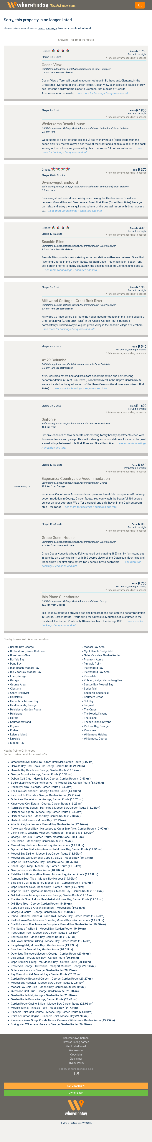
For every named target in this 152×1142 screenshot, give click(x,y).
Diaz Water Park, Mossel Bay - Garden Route (44, 957)
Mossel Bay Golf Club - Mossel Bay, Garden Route (48, 987)
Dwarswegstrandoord (60, 182)
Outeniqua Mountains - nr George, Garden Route (46, 799)
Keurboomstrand (20, 722)
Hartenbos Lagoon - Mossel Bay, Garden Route (46, 812)
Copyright (76, 1054)
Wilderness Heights (95, 734)
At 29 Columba (54, 360)
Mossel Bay (17, 743)
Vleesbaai (90, 730)
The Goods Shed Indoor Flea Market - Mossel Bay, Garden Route (56, 899)
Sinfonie (49, 419)
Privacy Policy (76, 1063)
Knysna (14, 726)
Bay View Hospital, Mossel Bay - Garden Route (46, 974)
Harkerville (16, 697)
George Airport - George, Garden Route (41, 774)
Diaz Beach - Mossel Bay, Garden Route (41, 949)
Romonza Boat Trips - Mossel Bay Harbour (43, 878)
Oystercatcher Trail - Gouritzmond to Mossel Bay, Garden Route (56, 849)
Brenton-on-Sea (20, 655)
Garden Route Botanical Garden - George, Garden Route (51, 978)
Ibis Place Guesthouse (60, 597)
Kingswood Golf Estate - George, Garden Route (46, 803)
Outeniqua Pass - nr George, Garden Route (43, 970)
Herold (14, 718)
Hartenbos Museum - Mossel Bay (38, 820)
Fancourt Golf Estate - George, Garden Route (45, 795)
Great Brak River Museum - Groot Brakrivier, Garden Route (51, 762)
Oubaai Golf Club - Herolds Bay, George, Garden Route (50, 778)
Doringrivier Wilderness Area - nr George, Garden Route (51, 1024)
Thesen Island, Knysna (97, 722)
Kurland (14, 730)
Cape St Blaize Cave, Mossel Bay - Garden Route (47, 887)
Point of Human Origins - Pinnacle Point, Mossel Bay (49, 1016)
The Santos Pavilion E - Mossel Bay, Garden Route (48, 928)
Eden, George (18, 676)
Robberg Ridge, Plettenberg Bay (103, 680)
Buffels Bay (17, 659)
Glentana (15, 688)
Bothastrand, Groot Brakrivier (27, 651)
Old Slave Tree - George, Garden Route (41, 903)
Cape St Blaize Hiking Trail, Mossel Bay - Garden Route (50, 962)
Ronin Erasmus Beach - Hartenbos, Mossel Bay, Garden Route (55, 807)
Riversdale (90, 676)
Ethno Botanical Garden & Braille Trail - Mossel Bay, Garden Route (57, 916)
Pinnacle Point (92, 663)
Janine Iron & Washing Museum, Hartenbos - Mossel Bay (52, 832)
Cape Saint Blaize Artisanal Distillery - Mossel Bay (47, 907)
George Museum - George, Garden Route (42, 912)
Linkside (15, 738)
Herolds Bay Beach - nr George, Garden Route (45, 770)
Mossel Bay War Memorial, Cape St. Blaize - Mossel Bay (51, 857)
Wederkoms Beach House (63, 124)
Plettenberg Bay (93, 668)
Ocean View (52, 65)
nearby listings (47, 28)
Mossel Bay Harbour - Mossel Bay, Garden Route (47, 845)
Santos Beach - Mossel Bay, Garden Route (43, 937)
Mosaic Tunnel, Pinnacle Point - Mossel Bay (44, 1007)
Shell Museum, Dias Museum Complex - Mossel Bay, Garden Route (58, 924)
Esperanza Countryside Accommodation (76, 478)
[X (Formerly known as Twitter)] (78, 1073)
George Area (18, 684)
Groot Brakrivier (19, 693)
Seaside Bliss (53, 241)
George (14, 680)
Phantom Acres (93, 659)
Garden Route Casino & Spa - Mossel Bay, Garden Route (51, 1003)
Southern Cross (93, 697)
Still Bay (88, 701)
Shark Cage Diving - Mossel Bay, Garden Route (45, 866)
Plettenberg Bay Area (97, 672)
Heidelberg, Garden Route (25, 709)
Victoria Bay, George (96, 726)
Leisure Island (18, 734)
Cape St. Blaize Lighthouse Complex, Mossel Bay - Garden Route (57, 891)
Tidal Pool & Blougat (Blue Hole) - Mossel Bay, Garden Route (54, 874)
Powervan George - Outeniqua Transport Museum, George (53, 966)
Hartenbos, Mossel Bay (24, 701)
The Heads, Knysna (95, 713)
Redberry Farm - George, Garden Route (41, 787)
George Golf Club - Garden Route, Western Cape (47, 837)
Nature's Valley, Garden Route (102, 655)
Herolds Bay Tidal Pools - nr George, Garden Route (47, 766)
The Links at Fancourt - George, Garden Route (45, 791)
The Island (90, 718)
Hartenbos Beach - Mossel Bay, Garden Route (45, 816)
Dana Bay (16, 663)
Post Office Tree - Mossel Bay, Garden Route (44, 932)
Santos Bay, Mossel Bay (98, 684)
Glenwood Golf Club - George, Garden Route (44, 991)
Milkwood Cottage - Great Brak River (72, 301)
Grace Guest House (58, 537)
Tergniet (89, 705)
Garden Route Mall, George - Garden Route (43, 995)
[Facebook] (74, 1073)
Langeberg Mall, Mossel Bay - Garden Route (44, 945)
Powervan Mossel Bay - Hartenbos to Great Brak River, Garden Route (59, 828)
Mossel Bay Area (94, 647)
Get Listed (76, 1046)
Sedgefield (90, 688)
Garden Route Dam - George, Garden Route (43, 999)
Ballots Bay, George (22, 647)
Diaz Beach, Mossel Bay (24, 668)
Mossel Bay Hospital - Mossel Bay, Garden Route (47, 982)
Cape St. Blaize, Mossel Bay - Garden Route (44, 862)
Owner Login (76, 1092)
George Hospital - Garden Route (37, 870)
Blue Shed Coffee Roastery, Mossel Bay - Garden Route (51, 882)
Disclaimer (76, 1058)
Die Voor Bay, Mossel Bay (25, 672)
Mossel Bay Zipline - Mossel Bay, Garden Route (46, 853)
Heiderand (16, 713)
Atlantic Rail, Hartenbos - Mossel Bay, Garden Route (49, 824)
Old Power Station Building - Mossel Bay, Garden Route (50, 941)
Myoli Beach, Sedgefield (98, 651)
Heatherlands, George (23, 705)
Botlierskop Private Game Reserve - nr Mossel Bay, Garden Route (57, 782)
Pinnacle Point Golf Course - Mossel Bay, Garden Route (51, 1012)
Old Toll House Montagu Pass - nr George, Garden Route (52, 895)
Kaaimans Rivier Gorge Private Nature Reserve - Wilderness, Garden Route (62, 1020)
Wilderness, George (96, 738)
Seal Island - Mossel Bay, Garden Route (41, 841)
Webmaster (76, 1050)
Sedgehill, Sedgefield (96, 693)
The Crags (90, 709)
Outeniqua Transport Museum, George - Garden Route (50, 953)
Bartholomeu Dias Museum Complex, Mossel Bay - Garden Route (57, 920)
